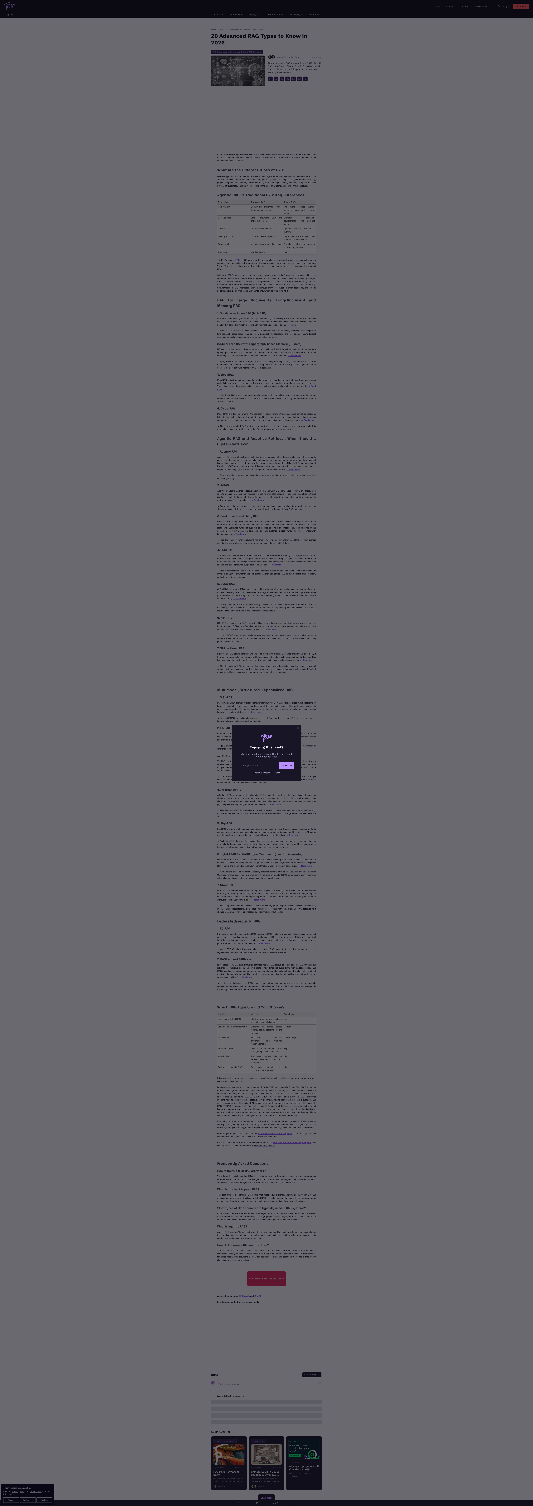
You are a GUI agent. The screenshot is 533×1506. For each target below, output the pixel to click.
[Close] (298, 728)
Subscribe (286, 765)
